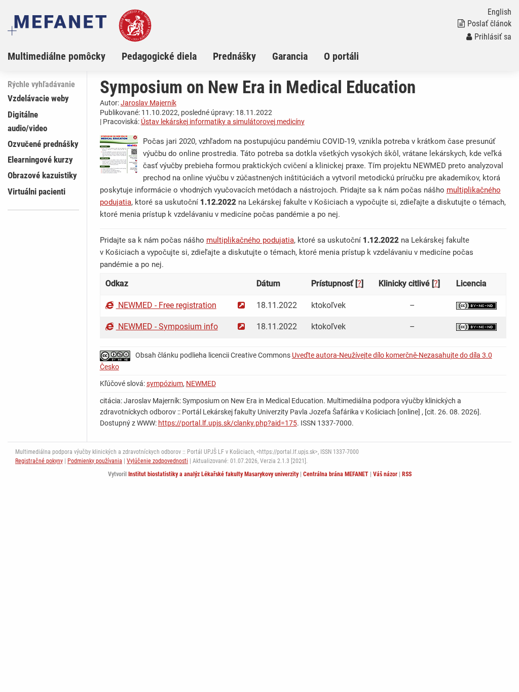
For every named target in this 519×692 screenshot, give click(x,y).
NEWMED (201, 383)
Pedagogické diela (159, 56)
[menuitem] (65, 56)
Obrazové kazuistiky (42, 175)
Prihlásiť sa (492, 37)
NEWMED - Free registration (166, 305)
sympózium (164, 383)
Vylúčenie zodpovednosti (157, 461)
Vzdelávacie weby (38, 98)
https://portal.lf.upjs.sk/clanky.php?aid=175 (227, 423)
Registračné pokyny (39, 461)
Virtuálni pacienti (36, 191)
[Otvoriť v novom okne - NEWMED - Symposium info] (241, 326)
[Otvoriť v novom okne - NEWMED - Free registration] (241, 305)
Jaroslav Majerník (148, 103)
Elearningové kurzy (40, 160)
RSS (407, 474)
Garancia (290, 56)
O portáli (341, 56)
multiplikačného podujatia (250, 240)
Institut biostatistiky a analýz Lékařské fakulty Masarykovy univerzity (213, 474)
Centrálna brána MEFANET (335, 474)
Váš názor (385, 474)
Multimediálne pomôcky (56, 56)
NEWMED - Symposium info (167, 326)
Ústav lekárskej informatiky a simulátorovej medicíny (223, 122)
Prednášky (234, 56)
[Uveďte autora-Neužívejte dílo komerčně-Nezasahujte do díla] (476, 305)
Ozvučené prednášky (43, 144)
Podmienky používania (94, 461)
